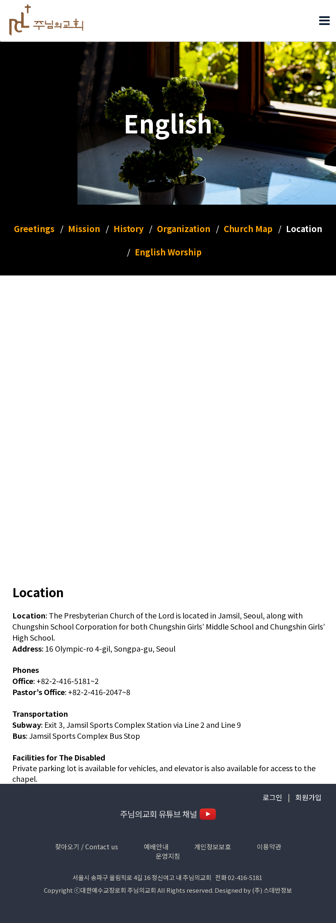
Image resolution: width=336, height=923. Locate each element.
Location (304, 229)
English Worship (168, 252)
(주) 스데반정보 (272, 890)
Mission (84, 229)
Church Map (248, 229)
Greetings (34, 229)
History (128, 229)
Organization (183, 229)
